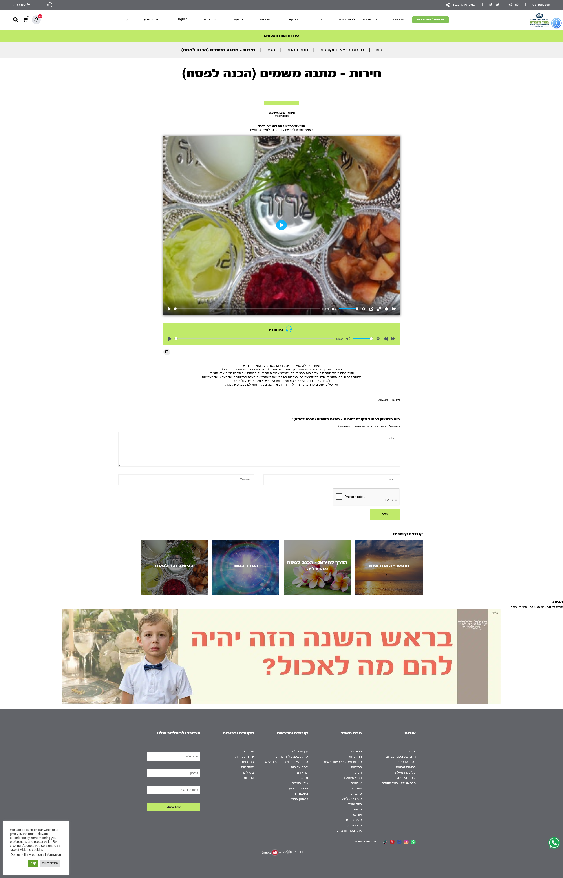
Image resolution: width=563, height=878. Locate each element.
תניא (304, 778)
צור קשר (293, 19)
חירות (523, 607)
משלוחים (247, 767)
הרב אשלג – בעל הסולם (399, 783)
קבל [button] (33, 863)
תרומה (357, 809)
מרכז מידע (151, 19)
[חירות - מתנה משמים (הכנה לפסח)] (281, 103)
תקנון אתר (246, 751)
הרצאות (398, 19)
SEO (299, 852)
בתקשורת (355, 804)
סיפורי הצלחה (352, 799)
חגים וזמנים (297, 50)
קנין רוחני (247, 762)
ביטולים (248, 772)
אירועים (238, 19)
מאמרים (356, 794)
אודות (412, 751)
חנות (318, 19)
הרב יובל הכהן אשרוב (401, 757)
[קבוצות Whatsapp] (517, 5)
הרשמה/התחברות (430, 19)
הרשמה (356, 751)
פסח (270, 50)
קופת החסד (353, 820)
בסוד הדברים (406, 762)
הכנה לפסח (555, 607)
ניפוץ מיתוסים (352, 778)
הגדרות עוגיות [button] (50, 863)
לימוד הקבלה (406, 778)
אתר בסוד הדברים (349, 830)
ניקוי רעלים (300, 783)
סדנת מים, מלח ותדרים (291, 757)
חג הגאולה (537, 607)
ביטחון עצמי (299, 799)
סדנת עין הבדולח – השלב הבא (286, 762)
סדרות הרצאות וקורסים (341, 50)
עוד (125, 19)
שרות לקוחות (244, 757)
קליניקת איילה (405, 772)
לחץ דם (302, 772)
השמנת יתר (300, 794)
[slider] (247, 309)
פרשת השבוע (298, 788)
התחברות (355, 757)
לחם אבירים (299, 767)
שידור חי (210, 19)
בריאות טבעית (406, 767)
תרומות (265, 19)
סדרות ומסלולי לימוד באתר (357, 19)
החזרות (249, 778)
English (182, 19)
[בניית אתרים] (276, 852)
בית (378, 50)
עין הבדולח (300, 751)
